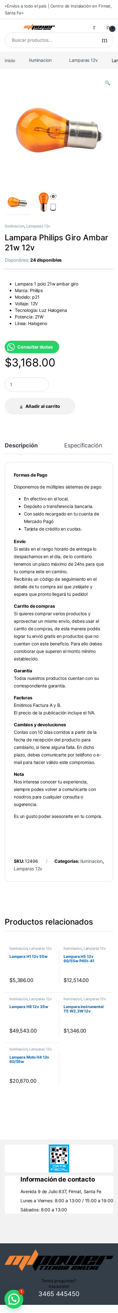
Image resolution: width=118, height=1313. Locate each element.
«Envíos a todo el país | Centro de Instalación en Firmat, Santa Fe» (58, 9)
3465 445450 (58, 1294)
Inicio (10, 60)
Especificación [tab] (83, 446)
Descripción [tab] (21, 446)
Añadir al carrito (42, 406)
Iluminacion (40, 60)
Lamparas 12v (83, 60)
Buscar (105, 40)
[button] (107, 83)
